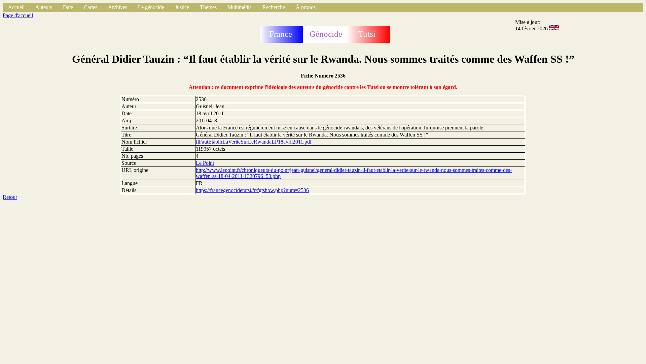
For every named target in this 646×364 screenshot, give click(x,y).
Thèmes (208, 7)
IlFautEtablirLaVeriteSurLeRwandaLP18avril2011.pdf (254, 142)
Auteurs (43, 7)
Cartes (90, 7)
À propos (306, 7)
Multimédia (239, 7)
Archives (117, 7)
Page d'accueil (18, 15)
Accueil (16, 7)
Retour (10, 197)
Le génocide (151, 7)
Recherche (273, 7)
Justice (182, 7)
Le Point (205, 163)
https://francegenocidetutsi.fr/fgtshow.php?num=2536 (252, 190)
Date (68, 7)
